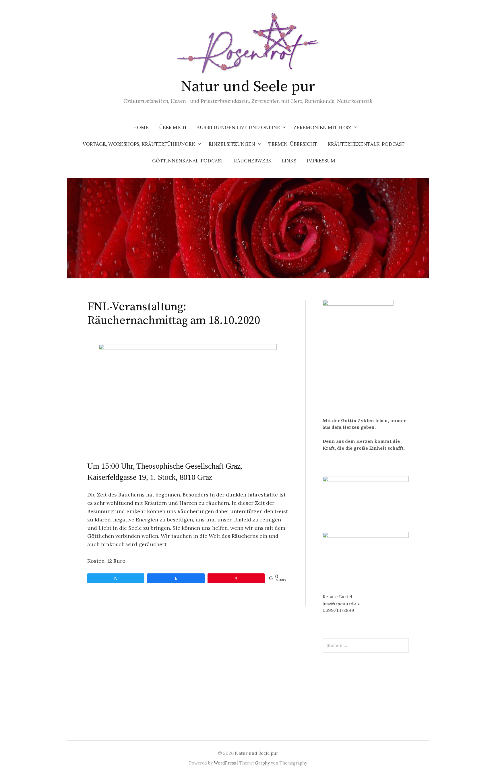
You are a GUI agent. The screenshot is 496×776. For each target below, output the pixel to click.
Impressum (321, 161)
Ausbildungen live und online (238, 127)
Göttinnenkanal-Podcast (188, 161)
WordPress (225, 763)
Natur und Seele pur (248, 86)
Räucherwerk (253, 161)
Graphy (262, 763)
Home (141, 127)
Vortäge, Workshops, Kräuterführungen (139, 144)
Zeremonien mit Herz (322, 127)
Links (289, 161)
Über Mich (172, 127)
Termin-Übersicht (292, 144)
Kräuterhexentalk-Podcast (366, 144)
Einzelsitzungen (232, 144)
